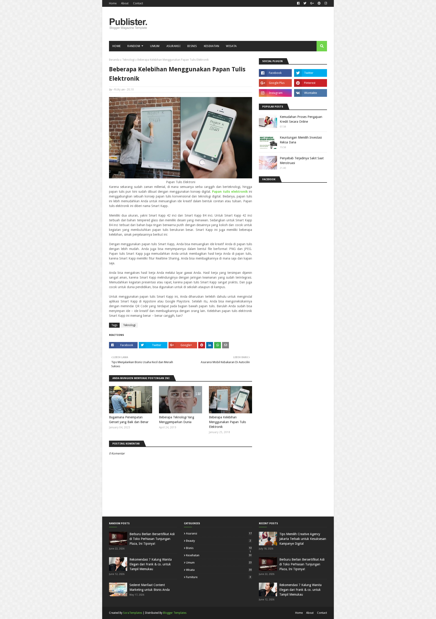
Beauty (218, 540)
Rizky (117, 89)
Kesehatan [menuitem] (211, 46)
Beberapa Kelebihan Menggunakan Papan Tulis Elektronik (227, 422)
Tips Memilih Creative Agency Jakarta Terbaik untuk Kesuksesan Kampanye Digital (302, 538)
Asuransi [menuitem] (173, 46)
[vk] (310, 93)
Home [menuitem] (116, 46)
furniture (218, 577)
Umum (219, 562)
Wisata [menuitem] (231, 46)
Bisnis (219, 548)
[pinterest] (319, 3)
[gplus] (312, 3)
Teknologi (128, 59)
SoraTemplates (132, 612)
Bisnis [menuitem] (192, 46)
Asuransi (219, 533)
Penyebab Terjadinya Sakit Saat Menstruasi (302, 160)
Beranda (114, 59)
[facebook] (298, 3)
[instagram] (325, 3)
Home (112, 3)
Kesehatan (219, 555)
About (125, 3)
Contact (138, 3)
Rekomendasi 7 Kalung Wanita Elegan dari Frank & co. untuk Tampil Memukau (150, 564)
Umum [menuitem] (154, 46)
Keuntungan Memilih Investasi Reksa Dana (301, 140)
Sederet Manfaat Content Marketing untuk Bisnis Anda (149, 587)
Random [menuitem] (133, 46)
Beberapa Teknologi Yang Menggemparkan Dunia (176, 419)
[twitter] (304, 3)
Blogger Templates (174, 612)
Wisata (219, 570)
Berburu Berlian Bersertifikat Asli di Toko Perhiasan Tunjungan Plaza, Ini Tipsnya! (152, 538)
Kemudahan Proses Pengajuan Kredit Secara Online (301, 119)
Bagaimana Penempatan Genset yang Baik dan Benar (129, 419)
